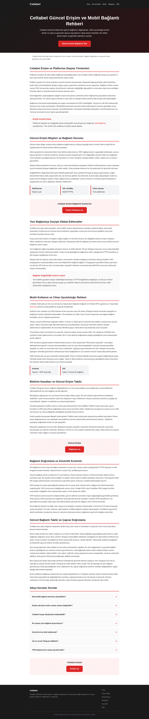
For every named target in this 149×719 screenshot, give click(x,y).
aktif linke (33, 307)
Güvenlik (105, 704)
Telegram (111, 4)
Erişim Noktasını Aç (74, 210)
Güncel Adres (96, 4)
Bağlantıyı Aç (74, 449)
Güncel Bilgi (106, 693)
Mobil (104, 4)
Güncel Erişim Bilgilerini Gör (74, 44)
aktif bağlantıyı (100, 123)
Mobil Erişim (106, 697)
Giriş (88, 4)
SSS (117, 4)
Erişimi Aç (74, 669)
